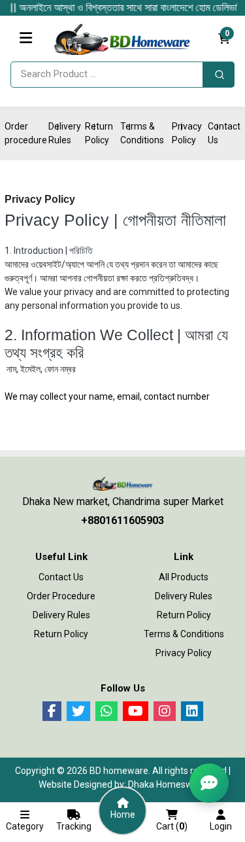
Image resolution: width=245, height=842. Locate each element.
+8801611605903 (122, 520)
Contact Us (61, 577)
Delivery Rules (61, 615)
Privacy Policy (183, 653)
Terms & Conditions (184, 634)
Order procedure (61, 596)
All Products (183, 577)
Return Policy (61, 634)
